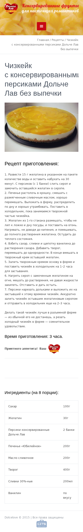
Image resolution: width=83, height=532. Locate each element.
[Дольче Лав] (41, 8)
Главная (43, 40)
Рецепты (58, 40)
